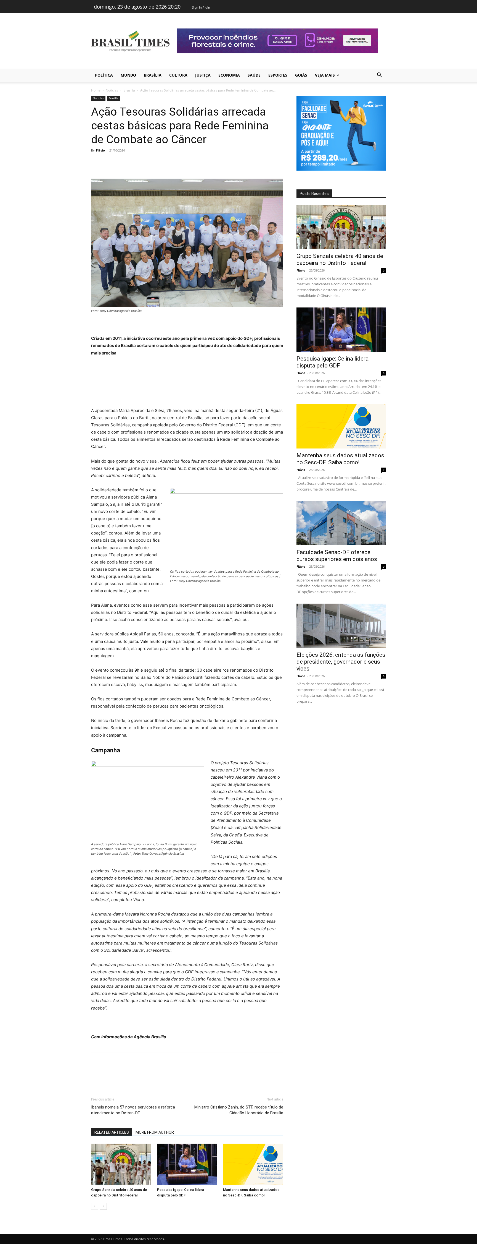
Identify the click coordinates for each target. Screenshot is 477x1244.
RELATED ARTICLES (111, 1132)
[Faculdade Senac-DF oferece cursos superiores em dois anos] (341, 523)
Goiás (301, 75)
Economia (229, 75)
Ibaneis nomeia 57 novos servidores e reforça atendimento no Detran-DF (133, 1110)
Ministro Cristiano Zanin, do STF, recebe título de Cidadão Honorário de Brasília (238, 1110)
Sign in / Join (201, 7)
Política (104, 75)
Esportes (277, 75)
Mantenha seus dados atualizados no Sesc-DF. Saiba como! (340, 459)
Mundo (128, 75)
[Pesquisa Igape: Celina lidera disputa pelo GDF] (187, 1164)
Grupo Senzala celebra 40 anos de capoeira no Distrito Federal (339, 259)
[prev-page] (94, 1206)
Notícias (112, 90)
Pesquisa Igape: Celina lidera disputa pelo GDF (332, 362)
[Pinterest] (122, 162)
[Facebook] (96, 162)
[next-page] (103, 1206)
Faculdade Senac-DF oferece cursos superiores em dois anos (336, 555)
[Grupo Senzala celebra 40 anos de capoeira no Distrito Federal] (121, 1164)
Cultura (178, 75)
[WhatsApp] (134, 162)
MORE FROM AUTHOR (155, 1132)
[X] (109, 162)
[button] (379, 75)
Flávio (100, 150)
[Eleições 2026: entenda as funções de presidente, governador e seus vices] (341, 626)
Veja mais (325, 75)
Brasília (152, 75)
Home (95, 90)
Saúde (254, 75)
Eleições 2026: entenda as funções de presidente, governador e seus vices (340, 661)
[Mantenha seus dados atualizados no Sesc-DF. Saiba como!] (253, 1164)
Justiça (203, 75)
